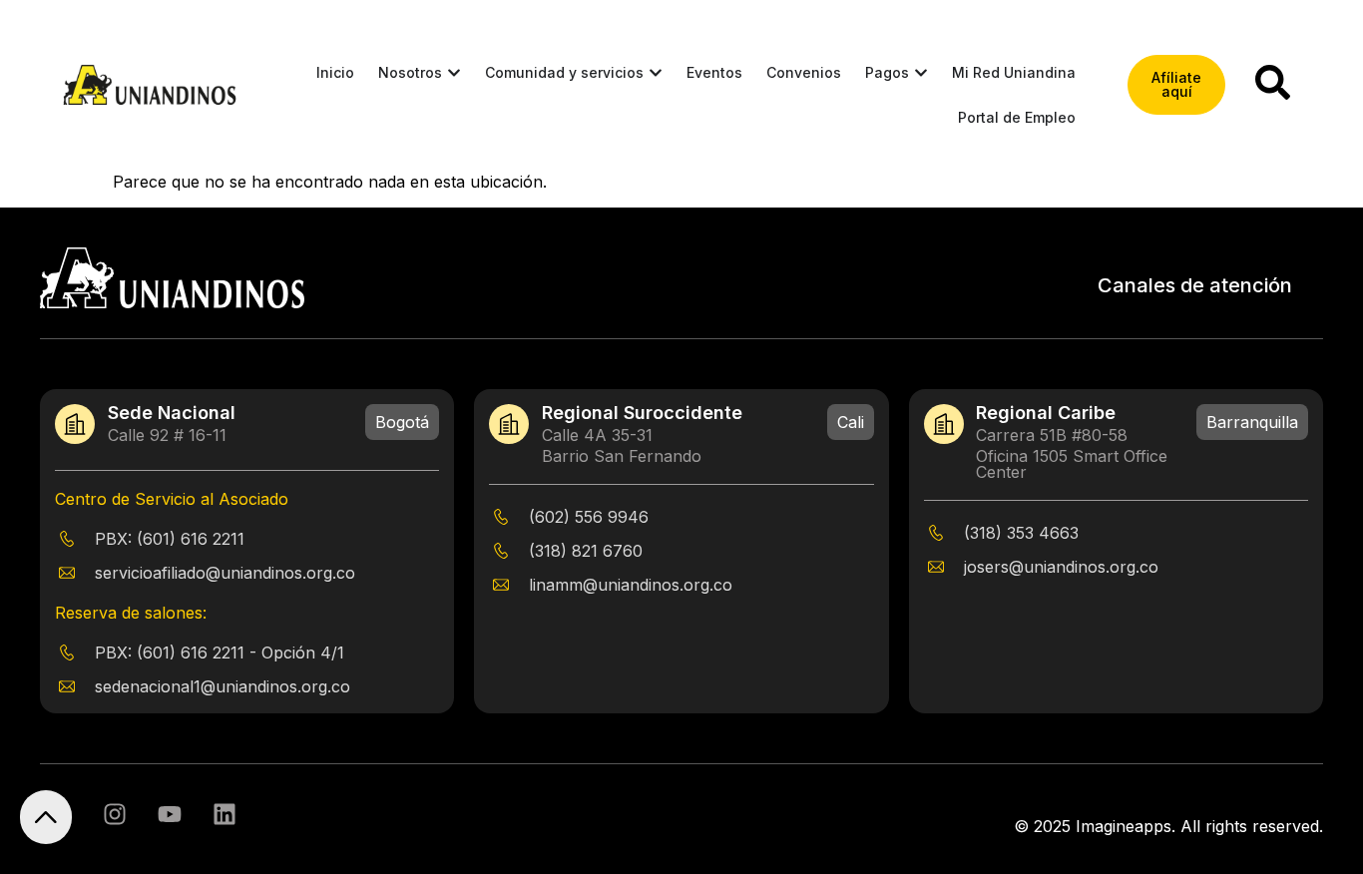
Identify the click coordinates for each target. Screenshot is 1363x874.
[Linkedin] (224, 814)
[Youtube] (170, 814)
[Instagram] (115, 814)
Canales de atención (1195, 285)
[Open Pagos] (921, 72)
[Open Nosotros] (454, 72)
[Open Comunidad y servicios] (656, 72)
